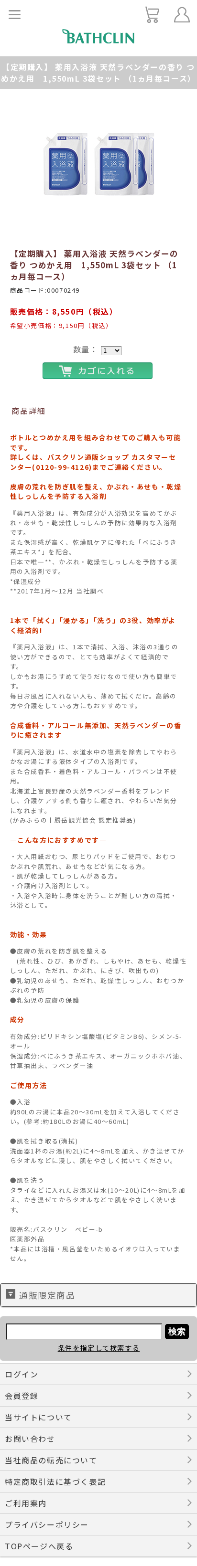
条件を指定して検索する (99, 1348)
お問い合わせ (30, 1438)
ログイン (21, 1374)
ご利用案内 (26, 1503)
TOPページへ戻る (39, 1546)
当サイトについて (38, 1417)
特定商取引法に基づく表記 (55, 1481)
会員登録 (21, 1395)
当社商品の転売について (51, 1460)
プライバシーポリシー (47, 1524)
